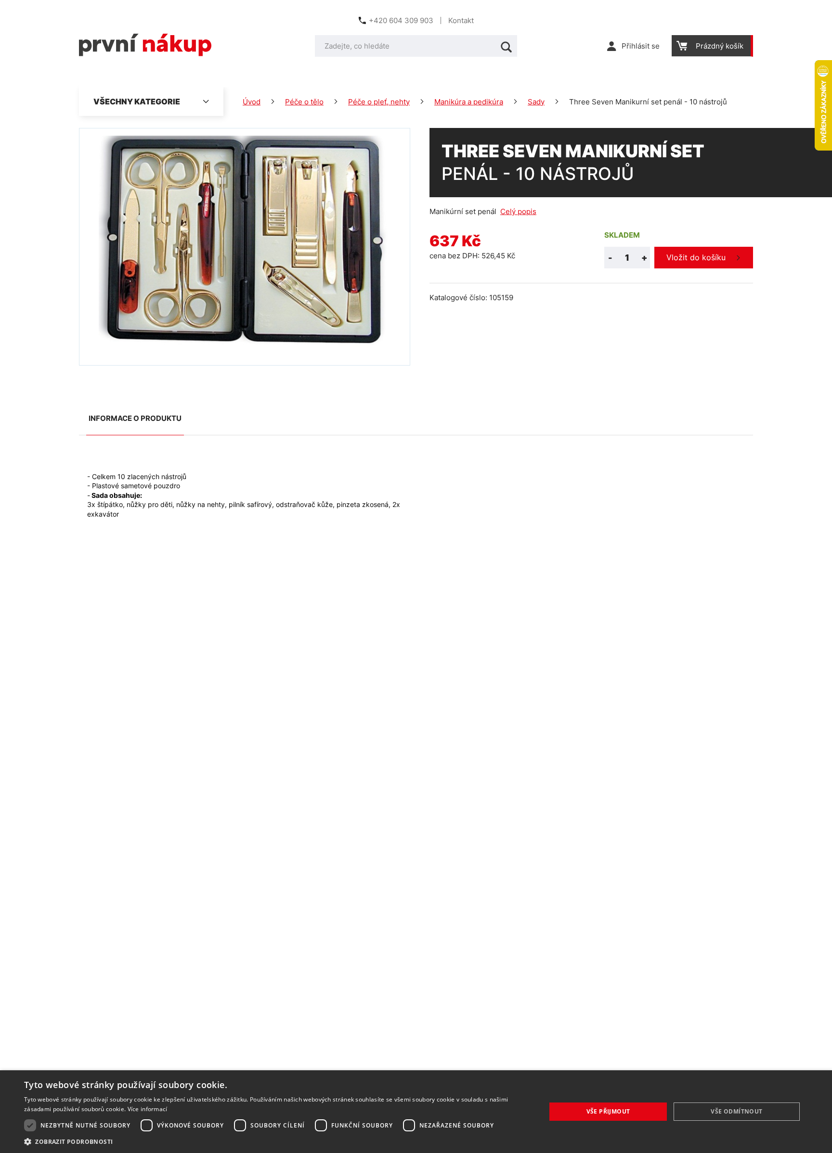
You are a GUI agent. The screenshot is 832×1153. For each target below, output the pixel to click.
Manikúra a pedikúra (468, 101)
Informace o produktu (135, 418)
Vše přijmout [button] (608, 1111)
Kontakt (461, 20)
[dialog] (416, 1111)
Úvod (251, 101)
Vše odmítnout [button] (736, 1111)
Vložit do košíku (696, 257)
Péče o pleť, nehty (379, 101)
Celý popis (518, 211)
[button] (277, 1141)
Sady (536, 101)
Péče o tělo (304, 101)
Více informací (148, 1109)
